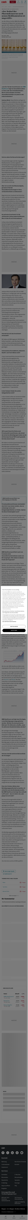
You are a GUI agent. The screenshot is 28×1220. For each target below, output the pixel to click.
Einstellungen (14, 626)
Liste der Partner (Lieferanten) (9, 621)
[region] (14, 610)
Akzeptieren (14, 630)
